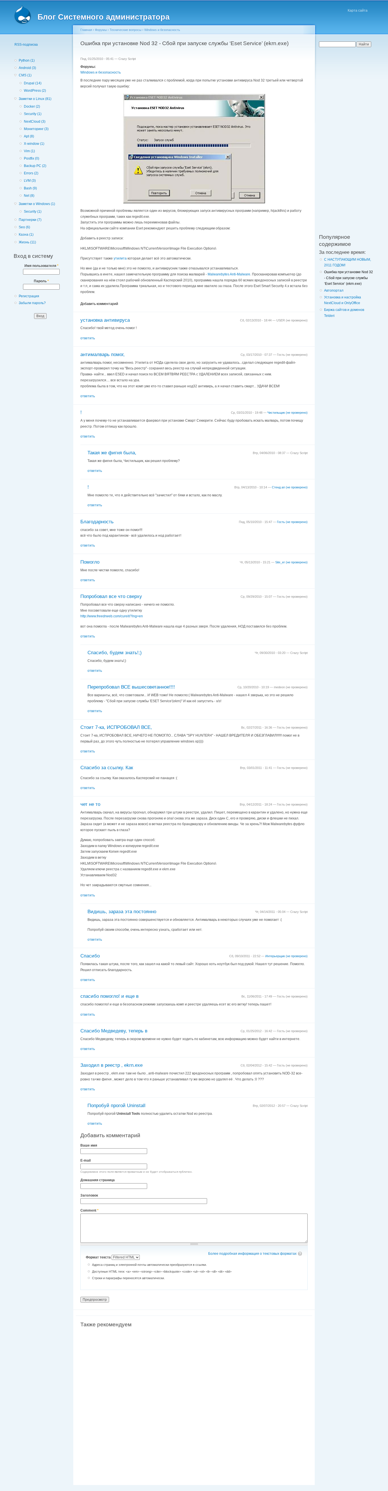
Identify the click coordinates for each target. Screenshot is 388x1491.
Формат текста (99, 1257)
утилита (120, 258)
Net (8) (29, 196)
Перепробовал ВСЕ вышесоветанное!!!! (131, 687)
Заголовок (89, 1195)
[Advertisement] (194, 1398)
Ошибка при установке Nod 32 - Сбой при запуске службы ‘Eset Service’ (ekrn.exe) (348, 278)
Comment (89, 1210)
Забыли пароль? (32, 303)
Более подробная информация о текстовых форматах (252, 1254)
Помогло (89, 562)
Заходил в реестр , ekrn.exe (111, 1065)
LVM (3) (30, 181)
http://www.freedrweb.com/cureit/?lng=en (111, 616)
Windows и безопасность (162, 30)
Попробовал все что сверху (111, 596)
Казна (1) (26, 235)
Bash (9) (30, 188)
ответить (87, 338)
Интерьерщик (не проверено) (286, 956)
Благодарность (97, 521)
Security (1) (32, 114)
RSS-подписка (26, 45)
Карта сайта (358, 10)
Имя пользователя (41, 266)
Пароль (41, 281)
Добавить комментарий (99, 304)
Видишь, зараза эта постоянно (121, 911)
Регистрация (29, 296)
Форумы (101, 30)
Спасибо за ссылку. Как (106, 767)
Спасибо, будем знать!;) (114, 652)
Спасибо (90, 956)
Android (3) (27, 68)
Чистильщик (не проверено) (287, 412)
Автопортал (333, 290)
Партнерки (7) (30, 220)
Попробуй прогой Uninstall (116, 1105)
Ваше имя (88, 1145)
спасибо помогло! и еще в (109, 996)
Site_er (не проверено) (291, 562)
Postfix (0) (31, 158)
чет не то (90, 804)
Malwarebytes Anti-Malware (229, 274)
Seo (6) (24, 227)
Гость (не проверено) (292, 522)
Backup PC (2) (35, 166)
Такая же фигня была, (111, 452)
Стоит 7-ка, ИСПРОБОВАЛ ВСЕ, (116, 727)
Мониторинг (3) (36, 129)
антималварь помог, (102, 354)
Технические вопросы (125, 30)
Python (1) (27, 60)
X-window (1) (34, 144)
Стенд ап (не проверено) (290, 487)
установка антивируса (105, 320)
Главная (86, 30)
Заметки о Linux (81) (35, 99)
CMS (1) (25, 75)
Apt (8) (29, 136)
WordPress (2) (35, 91)
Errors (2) (31, 173)
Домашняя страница (97, 1180)
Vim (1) (29, 151)
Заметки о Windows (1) (37, 204)
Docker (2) (32, 106)
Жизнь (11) (27, 242)
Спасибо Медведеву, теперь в (113, 1031)
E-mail (85, 1160)
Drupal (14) (32, 83)
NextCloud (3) (34, 122)
